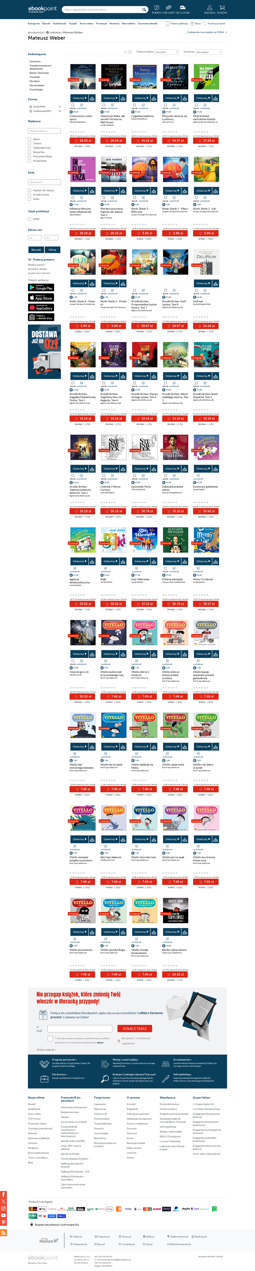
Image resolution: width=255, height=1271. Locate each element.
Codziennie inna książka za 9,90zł (205, 32)
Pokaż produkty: (145, 51)
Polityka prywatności (138, 1113)
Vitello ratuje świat (173, 764)
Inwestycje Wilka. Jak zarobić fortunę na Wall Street (112, 119)
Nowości (115, 23)
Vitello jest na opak (173, 857)
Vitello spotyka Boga (112, 949)
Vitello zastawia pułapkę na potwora (81, 859)
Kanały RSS (3, 1232)
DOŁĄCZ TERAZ (135, 1028)
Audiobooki (59, 23)
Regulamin (132, 1108)
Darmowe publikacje (39, 1138)
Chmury (37, 143)
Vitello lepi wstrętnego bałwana (81, 766)
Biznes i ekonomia (39, 72)
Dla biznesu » (59, 1074)
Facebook (3, 1194)
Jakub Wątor (75, 214)
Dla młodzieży (37, 85)
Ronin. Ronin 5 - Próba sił (113, 303)
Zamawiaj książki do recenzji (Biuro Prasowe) (173, 1120)
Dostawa (132, 1128)
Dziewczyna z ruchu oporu (81, 117)
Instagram (3, 1208)
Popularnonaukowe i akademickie (41, 67)
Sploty (149, 1244)
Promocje (101, 23)
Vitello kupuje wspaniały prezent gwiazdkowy (203, 675)
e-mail (39, 1029)
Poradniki (35, 76)
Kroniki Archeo (41, 194)
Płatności (132, 1133)
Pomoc (130, 1157)
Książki (73, 23)
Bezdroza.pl (201, 1236)
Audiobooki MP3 (47, 111)
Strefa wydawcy (168, 1108)
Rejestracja (100, 1108)
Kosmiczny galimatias (205, 486)
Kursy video (86, 23)
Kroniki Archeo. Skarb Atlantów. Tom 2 (205, 395)
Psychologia (36, 89)
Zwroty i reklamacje (137, 1123)
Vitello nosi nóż (107, 860)
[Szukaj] (144, 9)
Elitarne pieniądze (172, 579)
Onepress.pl (103, 1236)
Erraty (130, 1138)
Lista (125, 52)
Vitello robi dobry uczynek (203, 766)
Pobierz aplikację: (38, 280)
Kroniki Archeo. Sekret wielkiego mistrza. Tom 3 (175, 397)
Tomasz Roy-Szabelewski (173, 582)
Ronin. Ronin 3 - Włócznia (140, 210)
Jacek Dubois (199, 489)
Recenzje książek (136, 1143)
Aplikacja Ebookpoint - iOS (75, 1171)
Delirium (198, 301)
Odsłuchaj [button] (78, 98)
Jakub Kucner (76, 674)
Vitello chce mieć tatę (143, 857)
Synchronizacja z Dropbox (74, 1158)
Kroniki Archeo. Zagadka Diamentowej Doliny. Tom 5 (83, 397)
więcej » (100, 1042)
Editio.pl (150, 1236)
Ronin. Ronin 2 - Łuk (204, 208)
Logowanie (100, 1104)
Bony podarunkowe (38, 1152)
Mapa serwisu (134, 1147)
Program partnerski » (64, 1059)
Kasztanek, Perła (141, 486)
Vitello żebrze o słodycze (140, 673)
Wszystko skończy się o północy (174, 117)
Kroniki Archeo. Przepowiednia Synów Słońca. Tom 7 (144, 304)
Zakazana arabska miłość (172, 488)
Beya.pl (101, 1244)
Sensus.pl (126, 1236)
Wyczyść (36, 249)
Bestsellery (128, 23)
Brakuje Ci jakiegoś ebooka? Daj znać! (134, 1074)
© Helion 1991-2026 (37, 1263)
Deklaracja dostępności (139, 1118)
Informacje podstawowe (74, 1107)
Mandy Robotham (78, 122)
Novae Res (39, 152)
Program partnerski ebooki (174, 1113)
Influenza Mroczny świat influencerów (80, 210)
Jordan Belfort (107, 125)
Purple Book (39, 160)
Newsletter (100, 1138)
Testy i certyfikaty (38, 1157)
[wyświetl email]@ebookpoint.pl (116, 1259)
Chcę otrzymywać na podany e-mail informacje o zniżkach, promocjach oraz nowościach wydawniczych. (82, 1040)
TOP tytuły (34, 1118)
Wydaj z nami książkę (171, 1131)
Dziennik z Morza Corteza (110, 488)
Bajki (103, 579)
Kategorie (34, 23)
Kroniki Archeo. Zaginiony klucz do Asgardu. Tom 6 (111, 397)
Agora (36, 138)
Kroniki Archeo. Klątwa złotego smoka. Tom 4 (144, 395)
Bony (198, 23)
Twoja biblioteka (103, 1123)
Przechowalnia (101, 1118)
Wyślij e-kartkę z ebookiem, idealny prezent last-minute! (39, 268)
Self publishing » (182, 1074)
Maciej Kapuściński (202, 304)
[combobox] (166, 52)
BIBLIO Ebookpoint (170, 1136)
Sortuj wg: (189, 51)
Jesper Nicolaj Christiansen (144, 214)
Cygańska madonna (142, 116)
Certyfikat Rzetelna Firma (206, 1108)
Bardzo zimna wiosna (174, 949)
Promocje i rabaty (37, 1123)
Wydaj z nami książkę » (126, 1059)
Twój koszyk (100, 1113)
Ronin (36, 198)
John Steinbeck (107, 492)
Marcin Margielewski (172, 492)
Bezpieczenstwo (70, 1112)
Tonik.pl (219, 1256)
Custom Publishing (170, 1141)
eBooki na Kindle (70, 1153)
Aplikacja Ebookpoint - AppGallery (73, 1178)
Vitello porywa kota (81, 949)
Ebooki (46, 23)
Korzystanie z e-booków (74, 1121)
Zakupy (65, 1116)
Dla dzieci (35, 81)
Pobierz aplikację (179, 23)
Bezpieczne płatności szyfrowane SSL (57, 1224)
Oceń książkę (101, 1133)
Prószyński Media (42, 156)
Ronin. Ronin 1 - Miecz (175, 208)
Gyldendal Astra (42, 147)
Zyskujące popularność (40, 1128)
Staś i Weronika (140, 579)
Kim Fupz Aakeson (109, 678)
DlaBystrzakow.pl (179, 1236)
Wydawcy (33, 1147)
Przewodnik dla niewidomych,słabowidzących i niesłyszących (70, 1131)
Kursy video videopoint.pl (206, 1153)
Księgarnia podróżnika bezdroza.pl (204, 1139)
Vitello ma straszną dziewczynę (204, 859)
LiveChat (132, 1152)
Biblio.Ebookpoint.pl (180, 1244)
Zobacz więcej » (46, 1049)
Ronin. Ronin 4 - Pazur (82, 301)
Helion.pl (77, 1236)
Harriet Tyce (168, 122)
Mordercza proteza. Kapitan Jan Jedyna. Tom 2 (111, 211)
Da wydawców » (182, 1059)
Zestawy (32, 1143)
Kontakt (131, 1104)
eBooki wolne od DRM (73, 1140)
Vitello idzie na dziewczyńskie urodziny (170, 675)
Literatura (35, 61)
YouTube (3, 1215)
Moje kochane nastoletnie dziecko (204, 117)
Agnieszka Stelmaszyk (141, 310)
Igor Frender (106, 217)
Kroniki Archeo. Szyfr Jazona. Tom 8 (174, 303)
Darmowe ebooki (148, 23)
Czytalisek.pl (128, 1244)
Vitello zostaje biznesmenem (139, 951)
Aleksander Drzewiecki (204, 122)
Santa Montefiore (139, 119)
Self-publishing (168, 1126)
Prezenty (99, 1128)
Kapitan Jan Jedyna (43, 190)
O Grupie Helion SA (203, 1104)
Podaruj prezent (216, 23)
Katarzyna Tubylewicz (172, 952)
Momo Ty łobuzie (203, 579)
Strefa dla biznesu (169, 1104)
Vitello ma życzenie (111, 764)
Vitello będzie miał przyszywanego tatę (112, 673)
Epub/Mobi (47, 106)
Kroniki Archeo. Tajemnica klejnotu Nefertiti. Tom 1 (80, 489)
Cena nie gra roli (79, 671)
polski (36, 218)
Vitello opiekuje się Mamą (142, 766)
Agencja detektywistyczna (80, 581)
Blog (30, 1162)
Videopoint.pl (80, 1244)
